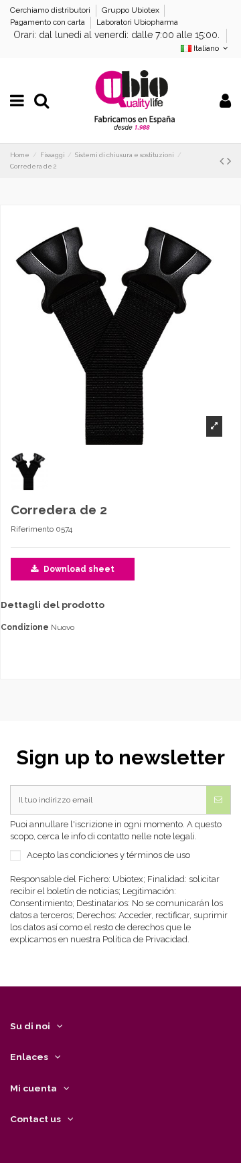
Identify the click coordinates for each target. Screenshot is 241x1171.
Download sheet (78, 569)
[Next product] (229, 161)
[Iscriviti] (218, 800)
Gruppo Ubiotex (131, 10)
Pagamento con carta (48, 22)
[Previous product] (223, 161)
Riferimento (32, 529)
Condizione (25, 627)
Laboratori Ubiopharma (137, 22)
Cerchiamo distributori (51, 10)
